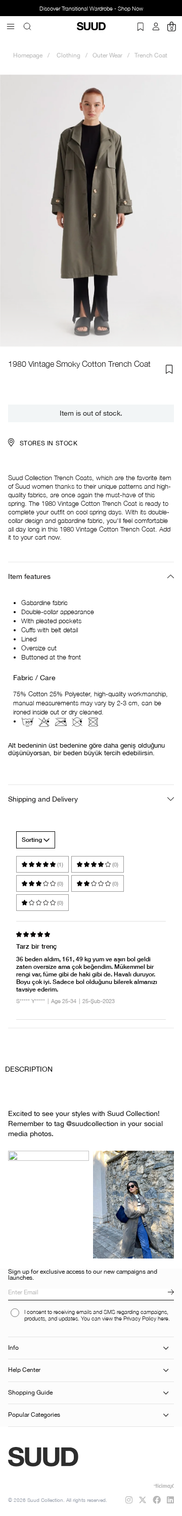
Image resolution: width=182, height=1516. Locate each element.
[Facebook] (157, 1500)
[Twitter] (143, 1500)
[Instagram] (128, 1500)
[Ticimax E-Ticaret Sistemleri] (164, 1486)
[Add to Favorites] (169, 369)
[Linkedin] (170, 1500)
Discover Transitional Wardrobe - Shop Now (79, 9)
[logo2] (71, 1457)
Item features (29, 576)
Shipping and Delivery (43, 799)
